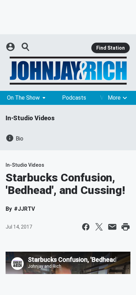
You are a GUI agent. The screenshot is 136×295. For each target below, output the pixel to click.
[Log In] (11, 47)
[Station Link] (68, 71)
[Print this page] (125, 227)
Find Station (110, 48)
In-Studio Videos (30, 118)
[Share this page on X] (99, 227)
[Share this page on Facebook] (86, 227)
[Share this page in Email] (112, 227)
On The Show (23, 97)
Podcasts (74, 97)
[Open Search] (26, 47)
